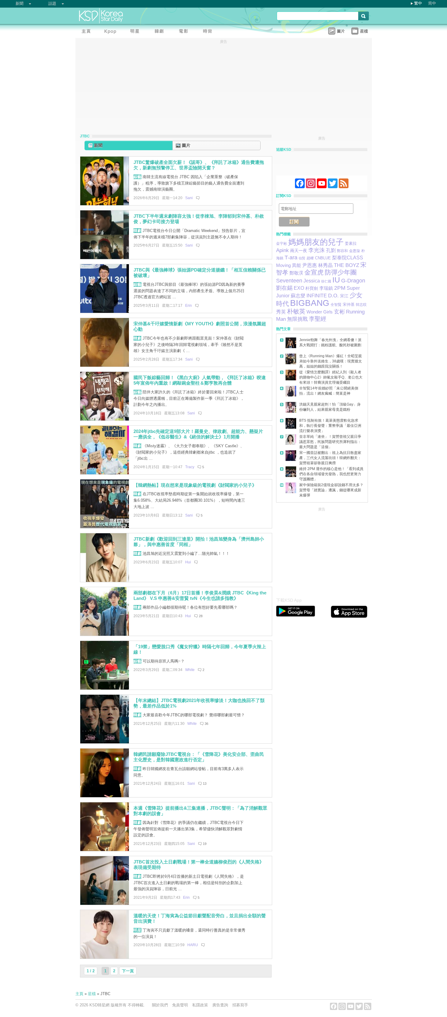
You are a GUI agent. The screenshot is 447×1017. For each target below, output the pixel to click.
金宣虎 (314, 272)
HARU (192, 945)
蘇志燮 (298, 295)
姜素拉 (351, 243)
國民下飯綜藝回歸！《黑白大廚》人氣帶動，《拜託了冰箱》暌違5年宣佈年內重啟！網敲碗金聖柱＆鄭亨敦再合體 (199, 380)
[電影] (185, 32)
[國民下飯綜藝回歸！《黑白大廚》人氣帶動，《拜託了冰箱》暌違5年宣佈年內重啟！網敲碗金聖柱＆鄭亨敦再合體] (104, 419)
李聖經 (317, 319)
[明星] (136, 32)
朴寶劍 (311, 288)
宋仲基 (349, 304)
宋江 (344, 295)
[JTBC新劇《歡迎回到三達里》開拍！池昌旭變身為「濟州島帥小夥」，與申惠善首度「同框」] (104, 580)
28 (201, 616)
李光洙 (316, 250)
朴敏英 (296, 311)
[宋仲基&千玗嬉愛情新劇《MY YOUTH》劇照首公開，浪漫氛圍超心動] (104, 365)
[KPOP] (112, 32)
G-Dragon (353, 280)
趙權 (310, 258)
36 (206, 723)
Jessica (311, 280)
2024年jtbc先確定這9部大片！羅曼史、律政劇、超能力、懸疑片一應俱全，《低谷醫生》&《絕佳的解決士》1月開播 (198, 434)
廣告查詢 (220, 1005)
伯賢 (302, 258)
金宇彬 (281, 243)
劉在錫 (284, 288)
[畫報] (209, 32)
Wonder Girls (320, 311)
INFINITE (317, 295)
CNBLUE (323, 258)
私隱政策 (200, 1005)
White (190, 670)
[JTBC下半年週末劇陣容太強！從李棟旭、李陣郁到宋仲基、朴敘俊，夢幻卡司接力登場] (104, 257)
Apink (282, 250)
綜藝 (137, 177)
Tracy (189, 467)
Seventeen (289, 280)
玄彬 (339, 312)
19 (204, 844)
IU (336, 280)
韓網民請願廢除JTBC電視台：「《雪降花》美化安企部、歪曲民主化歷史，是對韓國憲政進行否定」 (198, 757)
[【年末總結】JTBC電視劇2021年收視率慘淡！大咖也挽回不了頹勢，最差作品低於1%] (104, 742)
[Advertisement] (321, 551)
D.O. (333, 295)
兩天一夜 (298, 250)
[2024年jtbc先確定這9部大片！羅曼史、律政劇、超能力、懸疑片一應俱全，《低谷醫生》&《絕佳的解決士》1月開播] (104, 473)
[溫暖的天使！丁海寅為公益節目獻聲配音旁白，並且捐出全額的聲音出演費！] (104, 957)
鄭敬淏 (296, 272)
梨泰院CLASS (347, 257)
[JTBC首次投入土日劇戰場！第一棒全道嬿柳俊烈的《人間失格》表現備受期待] (104, 903)
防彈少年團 (341, 272)
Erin (188, 305)
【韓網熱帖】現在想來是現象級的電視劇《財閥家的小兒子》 (195, 485)
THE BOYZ (346, 265)
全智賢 (336, 305)
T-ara (291, 257)
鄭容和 (342, 251)
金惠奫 (354, 251)
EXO (299, 288)
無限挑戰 (297, 319)
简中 (432, 3)
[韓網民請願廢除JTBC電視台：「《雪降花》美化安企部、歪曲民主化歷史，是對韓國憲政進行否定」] (104, 796)
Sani (189, 198)
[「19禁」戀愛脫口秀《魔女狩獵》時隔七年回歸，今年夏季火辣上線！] (104, 688)
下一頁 (128, 971)
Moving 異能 (288, 265)
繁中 (418, 3)
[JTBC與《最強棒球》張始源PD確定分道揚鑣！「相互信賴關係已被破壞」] (104, 311)
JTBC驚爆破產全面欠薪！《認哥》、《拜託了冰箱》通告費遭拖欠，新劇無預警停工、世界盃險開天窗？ (198, 165)
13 (204, 783)
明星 (137, 930)
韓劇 (137, 230)
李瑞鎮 (326, 288)
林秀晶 (325, 265)
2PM (339, 288)
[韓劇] (160, 32)
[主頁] (87, 32)
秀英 (281, 311)
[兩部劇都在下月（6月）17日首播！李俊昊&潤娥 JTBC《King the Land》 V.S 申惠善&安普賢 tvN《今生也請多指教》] (104, 634)
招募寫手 (240, 1005)
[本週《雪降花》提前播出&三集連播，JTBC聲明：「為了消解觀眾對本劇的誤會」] (104, 849)
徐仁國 (326, 281)
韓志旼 (361, 305)
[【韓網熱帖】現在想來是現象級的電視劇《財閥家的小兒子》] (104, 526)
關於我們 (160, 1005)
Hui (188, 562)
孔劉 (331, 250)
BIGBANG (309, 303)
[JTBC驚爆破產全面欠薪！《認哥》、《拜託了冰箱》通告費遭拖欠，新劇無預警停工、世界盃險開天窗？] (104, 204)
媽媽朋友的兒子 (316, 242)
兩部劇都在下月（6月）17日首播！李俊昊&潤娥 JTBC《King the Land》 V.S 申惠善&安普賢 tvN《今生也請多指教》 (199, 595)
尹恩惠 (309, 265)
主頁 (79, 993)
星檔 (92, 993)
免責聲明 (180, 1005)
